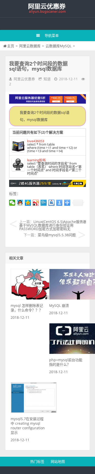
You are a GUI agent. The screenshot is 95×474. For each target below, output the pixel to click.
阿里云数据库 (30, 45)
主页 (10, 45)
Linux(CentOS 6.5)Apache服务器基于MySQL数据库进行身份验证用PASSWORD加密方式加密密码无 (53, 225)
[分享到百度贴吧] (51, 203)
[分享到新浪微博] (36, 203)
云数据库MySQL (58, 45)
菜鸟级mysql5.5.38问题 (57, 234)
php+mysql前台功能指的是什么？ (65, 362)
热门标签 (37, 461)
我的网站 (47, 9)
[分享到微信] (12, 203)
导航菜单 (52, 35)
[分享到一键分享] (59, 203)
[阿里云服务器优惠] (47, 185)
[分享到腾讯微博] (44, 203)
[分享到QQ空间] (28, 203)
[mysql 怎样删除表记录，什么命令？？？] (34, 298)
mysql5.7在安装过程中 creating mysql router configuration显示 (28, 425)
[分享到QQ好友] (20, 203)
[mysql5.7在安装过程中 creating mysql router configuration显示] (34, 411)
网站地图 (58, 461)
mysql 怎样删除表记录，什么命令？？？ (27, 307)
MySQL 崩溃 (59, 305)
